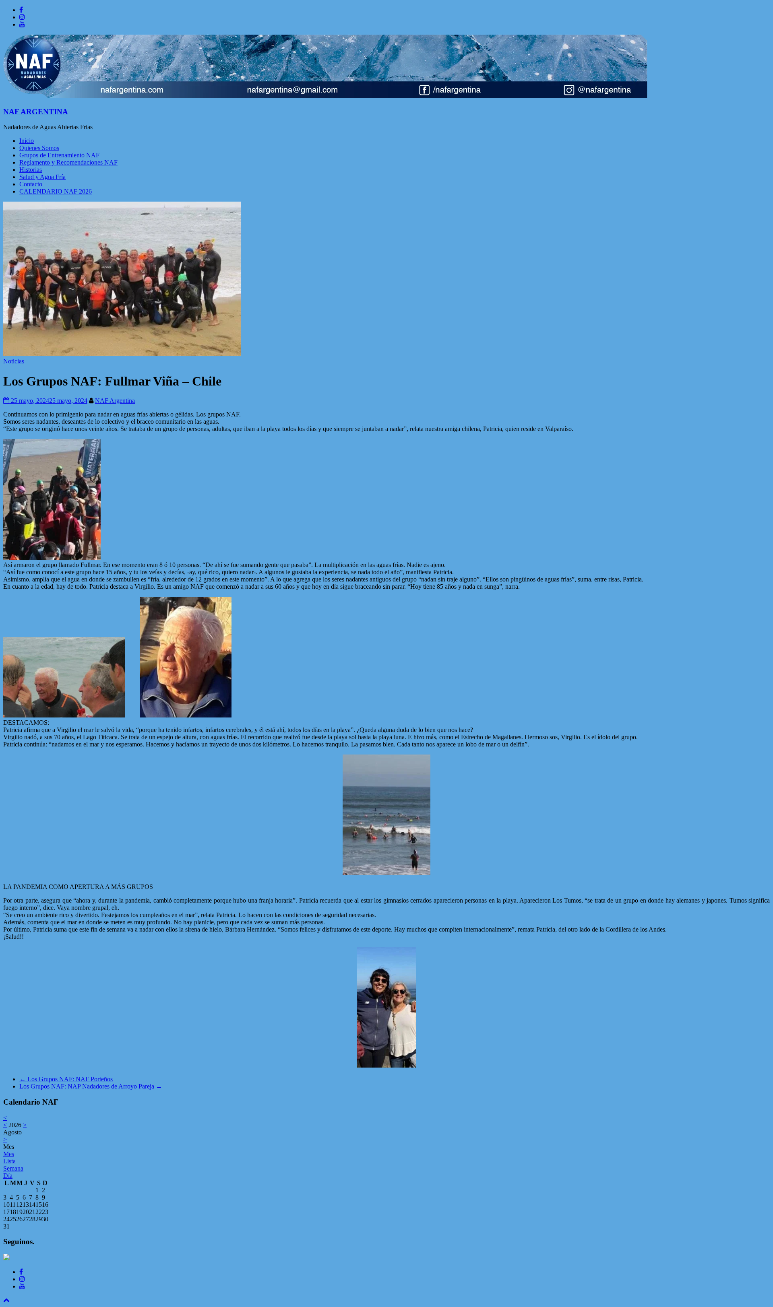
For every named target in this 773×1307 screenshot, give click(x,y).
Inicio (26, 140)
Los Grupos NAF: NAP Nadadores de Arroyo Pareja (90, 1086)
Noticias (13, 361)
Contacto (30, 184)
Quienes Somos (39, 147)
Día (7, 1175)
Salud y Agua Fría (42, 176)
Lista (9, 1161)
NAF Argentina (115, 400)
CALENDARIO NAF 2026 (55, 191)
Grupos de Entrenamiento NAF (59, 155)
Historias (30, 169)
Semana (13, 1168)
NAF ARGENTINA (35, 111)
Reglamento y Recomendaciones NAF (68, 162)
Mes (8, 1153)
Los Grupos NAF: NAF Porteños (66, 1079)
